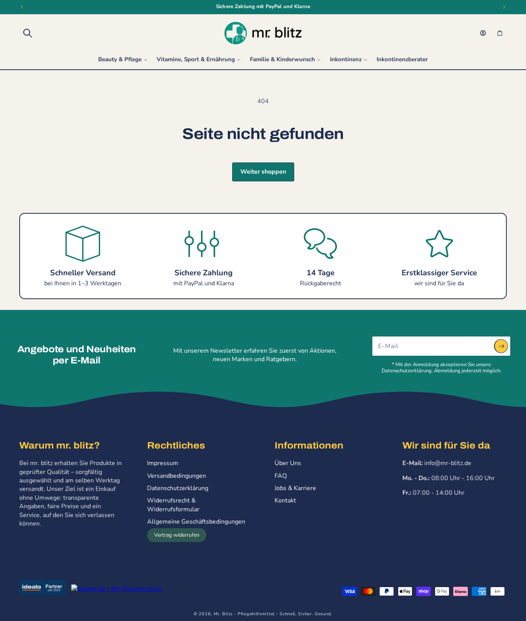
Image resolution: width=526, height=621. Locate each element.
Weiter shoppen (263, 171)
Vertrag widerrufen (176, 535)
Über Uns (288, 463)
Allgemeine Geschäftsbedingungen (196, 521)
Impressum (162, 463)
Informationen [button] (309, 445)
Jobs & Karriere (295, 488)
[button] (27, 33)
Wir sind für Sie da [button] (446, 445)
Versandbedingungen (176, 476)
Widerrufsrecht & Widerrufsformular (173, 504)
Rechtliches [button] (176, 445)
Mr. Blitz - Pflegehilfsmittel (244, 614)
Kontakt (285, 500)
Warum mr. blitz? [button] (59, 445)
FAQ (281, 476)
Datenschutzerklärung (177, 488)
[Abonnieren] (501, 346)
